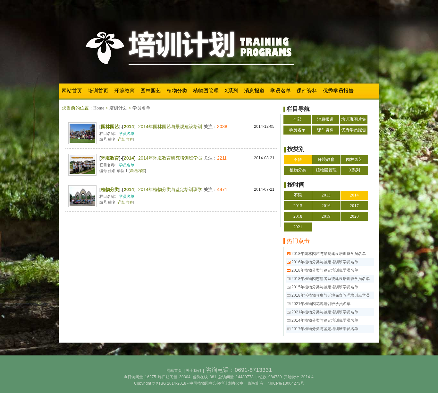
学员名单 (280, 90)
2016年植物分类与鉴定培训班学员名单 (324, 262)
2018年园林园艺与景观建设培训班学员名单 (328, 253)
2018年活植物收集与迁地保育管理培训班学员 (330, 295)
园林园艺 (150, 90)
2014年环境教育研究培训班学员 (170, 158)
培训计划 (118, 108)
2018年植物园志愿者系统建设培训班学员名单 (330, 278)
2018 (297, 216)
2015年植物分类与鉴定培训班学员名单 (324, 287)
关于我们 (193, 370)
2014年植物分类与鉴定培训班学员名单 (324, 320)
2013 (326, 195)
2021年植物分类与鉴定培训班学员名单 (324, 312)
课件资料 (307, 90)
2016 (326, 205)
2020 (354, 216)
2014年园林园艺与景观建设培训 (170, 126)
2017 (354, 205)
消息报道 (254, 90)
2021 (297, 226)
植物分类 (177, 90)
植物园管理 (206, 90)
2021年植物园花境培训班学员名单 (320, 303)
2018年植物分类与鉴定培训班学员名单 (324, 270)
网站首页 (72, 90)
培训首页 (98, 90)
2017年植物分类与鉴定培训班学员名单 (324, 329)
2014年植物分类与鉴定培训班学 (170, 189)
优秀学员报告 (338, 90)
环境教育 (124, 90)
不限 (298, 159)
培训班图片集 (353, 119)
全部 (297, 119)
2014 (129, 126)
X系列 (231, 90)
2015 (297, 205)
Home (98, 108)
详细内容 (125, 139)
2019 (326, 216)
